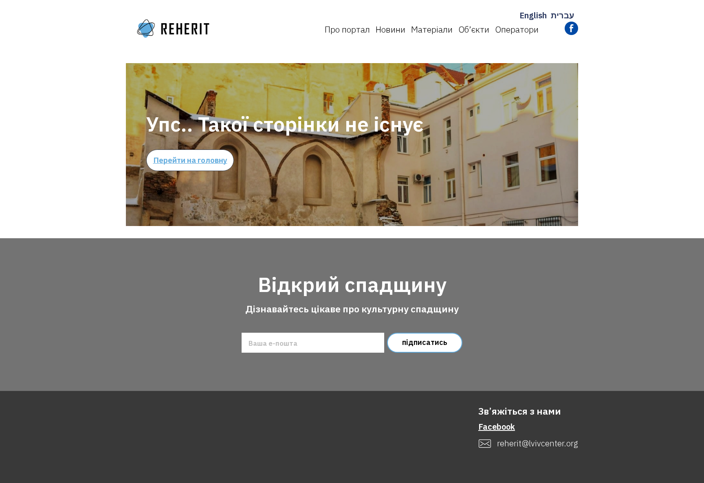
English (533, 15)
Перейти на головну (190, 160)
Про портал (347, 29)
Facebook (496, 426)
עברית (562, 15)
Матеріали (432, 29)
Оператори (517, 29)
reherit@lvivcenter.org (537, 443)
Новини (390, 29)
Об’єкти (473, 29)
